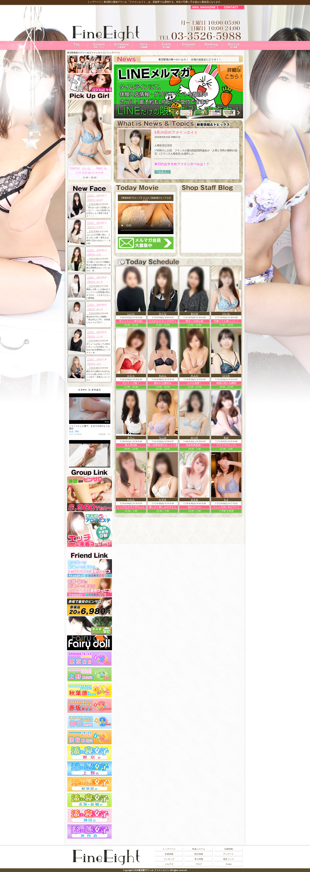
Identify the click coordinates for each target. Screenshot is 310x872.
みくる (100, 281)
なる (99, 254)
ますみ (194, 499)
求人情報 (198, 859)
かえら (131, 375)
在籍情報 (169, 854)
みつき (194, 437)
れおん (162, 375)
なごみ (162, 437)
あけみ (194, 313)
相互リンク (228, 859)
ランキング (169, 859)
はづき (226, 375)
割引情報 (198, 854)
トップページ (169, 849)
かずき (162, 499)
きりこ (131, 437)
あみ (226, 437)
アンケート (228, 854)
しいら (131, 313)
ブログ (199, 864)
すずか (100, 227)
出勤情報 (228, 849)
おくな (162, 313)
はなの (100, 200)
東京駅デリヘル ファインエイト (153, 870)
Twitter (229, 864)
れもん (131, 499)
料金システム (198, 849)
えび (99, 363)
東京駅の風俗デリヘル (115, 2)
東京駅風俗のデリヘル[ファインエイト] (86, 52)
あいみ (100, 309)
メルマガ (169, 864)
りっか (100, 336)
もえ (226, 499)
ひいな (226, 313)
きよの (194, 375)
